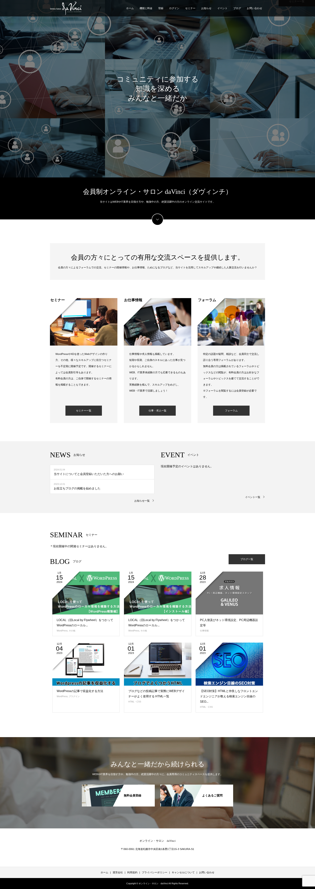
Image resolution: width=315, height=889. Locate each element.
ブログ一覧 (246, 559)
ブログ (237, 8)
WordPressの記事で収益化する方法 (80, 691)
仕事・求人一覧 (157, 410)
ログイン (174, 8)
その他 (72, 630)
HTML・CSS (134, 701)
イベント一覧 (252, 497)
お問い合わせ (254, 8)
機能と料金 (146, 8)
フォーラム (231, 410)
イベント (222, 8)
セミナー (190, 8)
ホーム (130, 8)
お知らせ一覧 (142, 500)
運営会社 (118, 872)
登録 (160, 8)
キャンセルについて (183, 872)
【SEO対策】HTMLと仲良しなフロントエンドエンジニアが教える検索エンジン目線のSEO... (229, 696)
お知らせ (206, 8)
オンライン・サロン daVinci (157, 840)
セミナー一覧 (83, 410)
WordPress (62, 630)
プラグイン (74, 696)
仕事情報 (204, 630)
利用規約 (132, 872)
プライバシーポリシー (154, 872)
